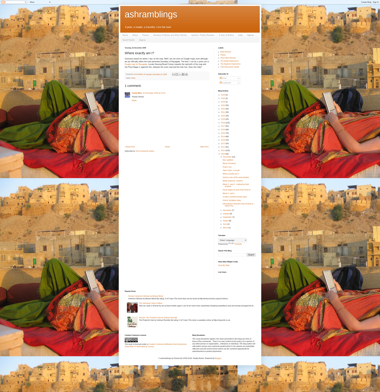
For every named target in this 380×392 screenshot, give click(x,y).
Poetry (223, 55)
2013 (223, 140)
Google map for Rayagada (136, 64)
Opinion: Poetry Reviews (202, 35)
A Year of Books (226, 35)
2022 (223, 109)
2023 (223, 105)
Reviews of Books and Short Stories (170, 35)
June (225, 224)
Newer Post (130, 147)
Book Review (225, 52)
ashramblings (151, 14)
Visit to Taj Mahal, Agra (232, 200)
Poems (145, 35)
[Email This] (173, 74)
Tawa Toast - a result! (231, 170)
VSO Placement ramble (229, 67)
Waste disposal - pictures (233, 181)
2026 (223, 95)
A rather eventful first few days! (235, 197)
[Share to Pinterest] (186, 74)
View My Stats (223, 265)
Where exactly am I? (231, 174)
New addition (228, 160)
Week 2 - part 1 (229, 193)
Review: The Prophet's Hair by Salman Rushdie (158, 318)
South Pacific (128, 40)
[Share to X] (179, 74)
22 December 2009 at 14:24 (154, 93)
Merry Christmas (229, 163)
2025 (223, 98)
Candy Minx (137, 93)
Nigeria (250, 35)
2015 (223, 133)
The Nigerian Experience (230, 64)
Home (125, 35)
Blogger (218, 358)
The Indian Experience (229, 61)
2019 (223, 119)
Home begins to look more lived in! (237, 190)
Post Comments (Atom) (145, 151)
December (227, 157)
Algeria (142, 40)
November (227, 210)
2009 (223, 154)
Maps (134, 78)
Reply (134, 100)
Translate (238, 244)
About (135, 35)
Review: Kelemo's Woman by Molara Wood (145, 296)
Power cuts (227, 167)
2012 (223, 143)
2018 (223, 123)
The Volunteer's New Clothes (150, 303)
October (226, 214)
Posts (224, 78)
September (227, 217)
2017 (223, 126)
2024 (223, 102)
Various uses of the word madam (236, 177)
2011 (223, 147)
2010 (223, 150)
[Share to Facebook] (183, 74)
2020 (223, 116)
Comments (226, 83)
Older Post (204, 147)
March (225, 228)
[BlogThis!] (176, 74)
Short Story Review (228, 58)
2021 (223, 112)
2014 (223, 137)
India (240, 35)
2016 (223, 130)
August (226, 221)
